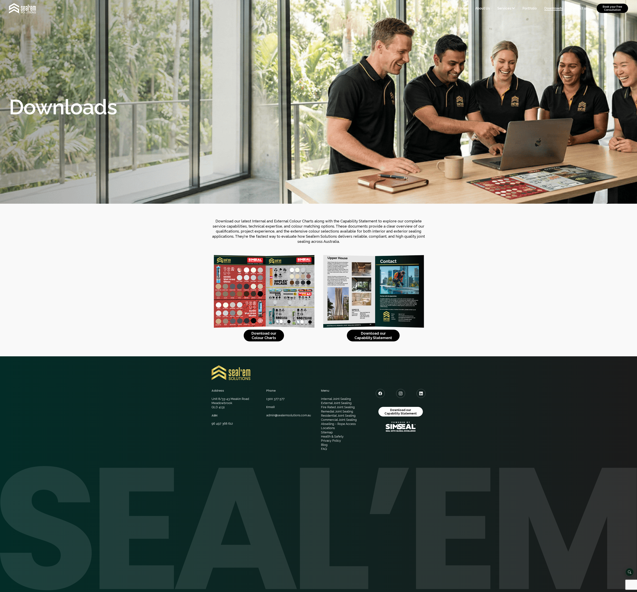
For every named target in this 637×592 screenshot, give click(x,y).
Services (504, 8)
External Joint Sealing (336, 403)
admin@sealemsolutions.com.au (288, 415)
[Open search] (629, 572)
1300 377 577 (275, 399)
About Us (482, 8)
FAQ (324, 449)
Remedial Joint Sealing (337, 411)
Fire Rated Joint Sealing (338, 407)
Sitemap (327, 432)
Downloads (553, 8)
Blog (324, 444)
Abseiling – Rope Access (338, 424)
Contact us (579, 8)
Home (463, 8)
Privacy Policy (331, 440)
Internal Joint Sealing (336, 399)
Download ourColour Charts (263, 335)
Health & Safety (332, 436)
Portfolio (529, 8)
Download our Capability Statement (401, 411)
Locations (328, 428)
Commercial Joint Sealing (339, 419)
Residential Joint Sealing (338, 415)
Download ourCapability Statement (373, 335)
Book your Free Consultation (612, 8)
